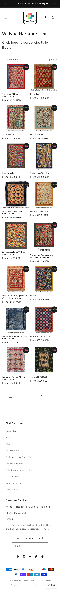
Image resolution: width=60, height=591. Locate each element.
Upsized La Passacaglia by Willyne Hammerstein (42, 256)
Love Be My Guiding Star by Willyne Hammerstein (14, 297)
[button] (6, 17)
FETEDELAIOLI (36, 135)
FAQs (8, 437)
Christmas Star (8, 135)
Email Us (10, 518)
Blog (8, 444)
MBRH (33, 296)
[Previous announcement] (5, 4)
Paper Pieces (19, 580)
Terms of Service (13, 483)
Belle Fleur (35, 94)
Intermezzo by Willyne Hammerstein (12, 212)
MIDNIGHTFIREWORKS (40, 336)
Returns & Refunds (14, 463)
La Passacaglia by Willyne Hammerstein (13, 253)
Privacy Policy (12, 489)
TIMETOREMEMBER (38, 377)
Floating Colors (9, 173)
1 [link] (10, 395)
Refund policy (47, 580)
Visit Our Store (12, 450)
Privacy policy (16, 585)
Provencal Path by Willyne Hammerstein (13, 378)
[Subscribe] (44, 545)
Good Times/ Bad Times (41, 173)
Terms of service (31, 585)
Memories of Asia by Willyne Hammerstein (14, 337)
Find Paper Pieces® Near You (19, 457)
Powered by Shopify (31, 580)
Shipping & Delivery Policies (19, 470)
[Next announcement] (54, 4)
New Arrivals (11, 431)
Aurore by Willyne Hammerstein (10, 95)
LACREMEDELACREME (40, 211)
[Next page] (49, 395)
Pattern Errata (12, 476)
